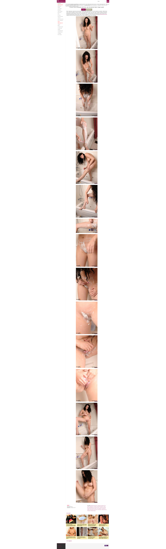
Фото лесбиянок (60, 20)
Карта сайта (59, 545)
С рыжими (59, 33)
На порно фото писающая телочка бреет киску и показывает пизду (91, 537)
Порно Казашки (60, 4)
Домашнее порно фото (94, 505)
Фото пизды (60, 34)
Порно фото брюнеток (100, 506)
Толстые (59, 17)
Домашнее (59, 6)
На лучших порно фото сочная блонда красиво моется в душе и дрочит (71, 537)
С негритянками (60, 26)
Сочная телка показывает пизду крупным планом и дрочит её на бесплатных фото (82, 525)
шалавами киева (87, 5)
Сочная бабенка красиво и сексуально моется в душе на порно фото (81, 537)
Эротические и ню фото (93, 508)
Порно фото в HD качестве (93, 509)
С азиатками (60, 28)
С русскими (59, 8)
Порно (59, 21)
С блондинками (60, 30)
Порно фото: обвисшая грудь (91, 510)
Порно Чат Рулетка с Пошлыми (61, 543)
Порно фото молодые (101, 505)
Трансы (59, 24)
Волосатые (59, 12)
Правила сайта (60, 546)
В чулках (59, 15)
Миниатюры (89, 9)
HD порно (59, 3)
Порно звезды (60, 11)
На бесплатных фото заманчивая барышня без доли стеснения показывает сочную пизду (70, 525)
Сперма (59, 29)
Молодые (59, 9)
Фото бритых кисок (96, 507)
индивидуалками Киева (74, 4)
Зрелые (59, 7)
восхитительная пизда (103, 14)
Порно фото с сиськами (93, 506)
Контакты (59, 547)
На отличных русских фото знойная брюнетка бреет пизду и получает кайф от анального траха (103, 537)
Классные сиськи (60, 19)
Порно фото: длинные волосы (102, 509)
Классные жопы (60, 16)
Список (83, 9)
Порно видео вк (60, 22)
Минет (59, 25)
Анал (58, 13)
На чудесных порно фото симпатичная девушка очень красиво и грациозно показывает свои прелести (103, 525)
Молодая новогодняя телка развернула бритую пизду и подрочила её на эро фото (92, 525)
